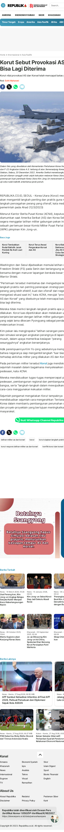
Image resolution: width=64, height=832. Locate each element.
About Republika (8, 796)
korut (32, 440)
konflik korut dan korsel (53, 446)
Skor (46, 762)
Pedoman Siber (51, 796)
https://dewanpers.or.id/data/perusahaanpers (24, 816)
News (3, 770)
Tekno (25, 774)
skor (41, 15)
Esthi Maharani (12, 80)
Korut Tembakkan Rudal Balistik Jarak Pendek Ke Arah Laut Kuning (12, 248)
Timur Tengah (9, 22)
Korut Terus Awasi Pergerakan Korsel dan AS (38, 247)
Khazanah (4, 766)
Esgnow (4, 778)
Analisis (25, 770)
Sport (46, 770)
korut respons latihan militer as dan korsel (19, 446)
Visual (25, 778)
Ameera (3, 762)
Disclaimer (5, 800)
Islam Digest (49, 766)
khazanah (54, 15)
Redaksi (26, 796)
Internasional (13, 55)
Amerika (30, 22)
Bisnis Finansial (51, 774)
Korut (44, 363)
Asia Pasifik (43, 22)
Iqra (24, 766)
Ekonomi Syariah (25, 15)
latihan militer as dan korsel (13, 440)
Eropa (21, 22)
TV (1, 782)
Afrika (54, 22)
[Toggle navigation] (3, 5)
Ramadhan (27, 782)
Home (2, 55)
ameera (6, 15)
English (47, 778)
